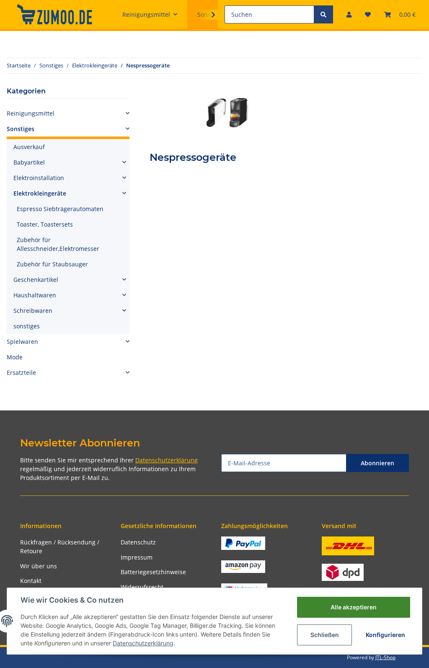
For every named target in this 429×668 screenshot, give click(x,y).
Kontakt (30, 581)
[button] (349, 14)
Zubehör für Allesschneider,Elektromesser (58, 244)
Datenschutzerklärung (166, 460)
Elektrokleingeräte (39, 193)
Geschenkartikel (35, 280)
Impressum (136, 557)
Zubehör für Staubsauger (52, 264)
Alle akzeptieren (354, 607)
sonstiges (26, 326)
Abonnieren (377, 463)
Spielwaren (22, 342)
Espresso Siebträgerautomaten (60, 209)
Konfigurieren (385, 634)
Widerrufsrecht (142, 587)
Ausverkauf (29, 147)
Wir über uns (38, 566)
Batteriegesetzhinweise (153, 572)
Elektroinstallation (38, 178)
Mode (15, 357)
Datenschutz (138, 542)
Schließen (324, 634)
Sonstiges (20, 129)
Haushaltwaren (34, 295)
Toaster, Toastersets (45, 224)
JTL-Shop (385, 657)
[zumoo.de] (54, 14)
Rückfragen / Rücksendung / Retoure (59, 546)
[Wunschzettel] (367, 14)
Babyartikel (29, 162)
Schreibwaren (32, 311)
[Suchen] (323, 14)
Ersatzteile (21, 373)
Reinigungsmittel (30, 113)
